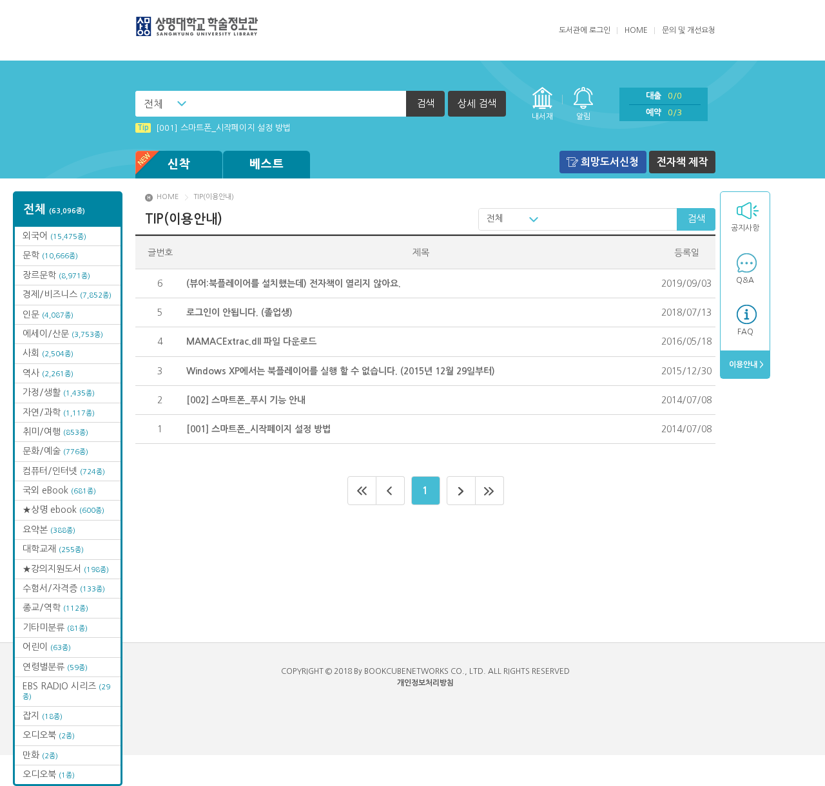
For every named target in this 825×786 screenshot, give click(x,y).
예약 (664, 112)
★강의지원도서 (66, 568)
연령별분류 (55, 666)
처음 (361, 490)
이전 (390, 490)
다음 (461, 490)
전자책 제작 (682, 162)
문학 (50, 255)
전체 (153, 104)
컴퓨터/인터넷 (64, 470)
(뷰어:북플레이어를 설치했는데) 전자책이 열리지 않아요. (293, 283)
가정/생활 (59, 392)
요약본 (49, 529)
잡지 (43, 715)
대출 (664, 95)
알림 (583, 116)
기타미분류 (55, 627)
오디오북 (49, 735)
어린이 (47, 646)
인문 (48, 314)
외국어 (54, 235)
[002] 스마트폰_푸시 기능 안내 (246, 400)
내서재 (542, 116)
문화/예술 (55, 450)
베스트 (266, 164)
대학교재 (53, 548)
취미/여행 (55, 431)
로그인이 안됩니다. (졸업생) (239, 312)
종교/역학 (55, 607)
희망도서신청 (610, 162)
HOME (636, 30)
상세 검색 (477, 103)
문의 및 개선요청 (688, 30)
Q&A (745, 280)
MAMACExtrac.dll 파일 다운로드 (251, 341)
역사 (48, 373)
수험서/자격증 (64, 588)
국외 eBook (59, 490)
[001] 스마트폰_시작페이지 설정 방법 (214, 128)
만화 (40, 755)
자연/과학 (59, 412)
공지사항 (745, 228)
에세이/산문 (63, 333)
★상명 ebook (63, 509)
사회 (48, 353)
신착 (179, 164)
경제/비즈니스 (67, 294)
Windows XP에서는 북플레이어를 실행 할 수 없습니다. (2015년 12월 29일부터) (340, 371)
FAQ (745, 332)
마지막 (490, 490)
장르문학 (56, 275)
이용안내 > (745, 365)
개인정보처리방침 (425, 683)
